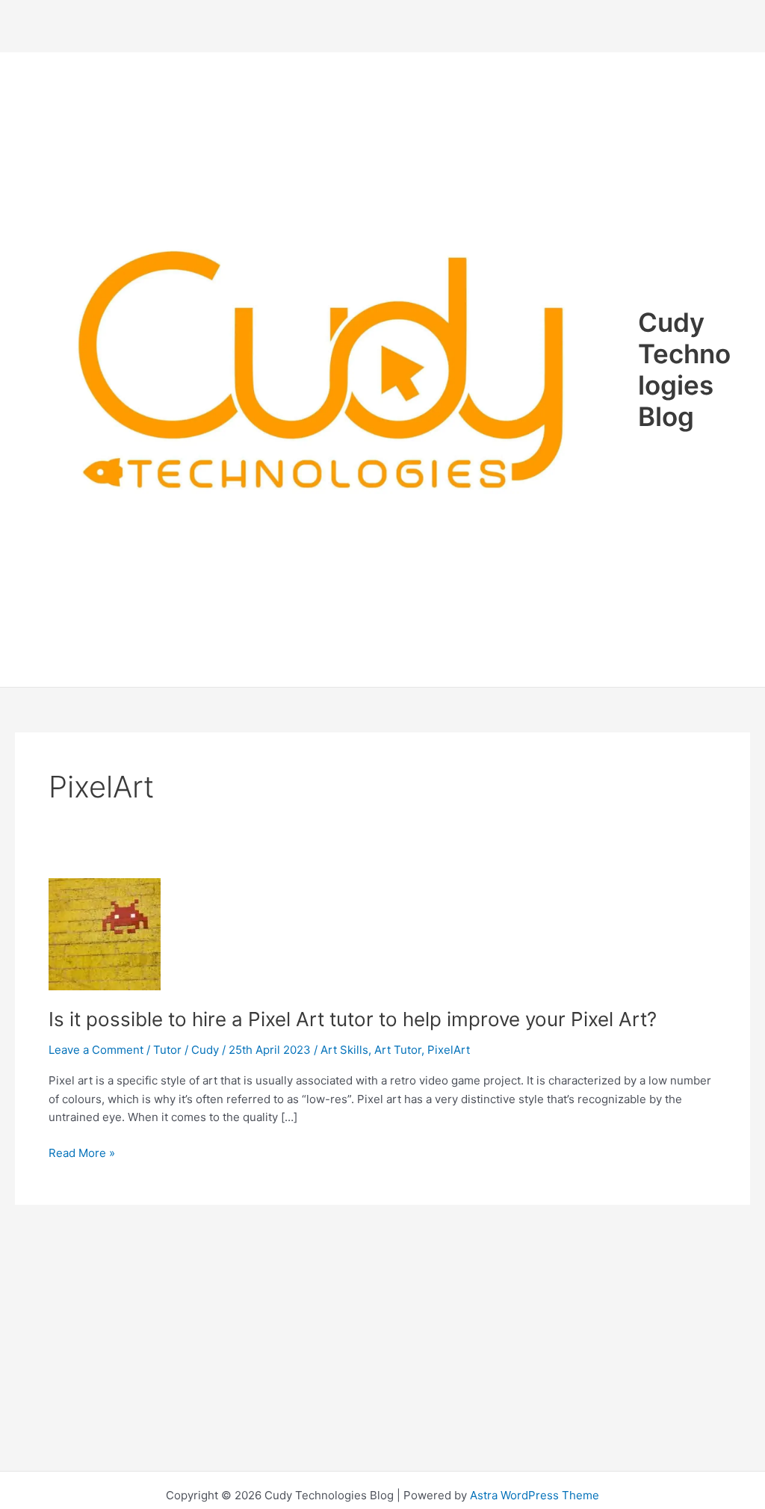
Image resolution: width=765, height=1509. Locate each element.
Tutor (167, 1050)
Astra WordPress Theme (534, 1495)
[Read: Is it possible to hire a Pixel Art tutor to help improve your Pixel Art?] (105, 933)
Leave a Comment (96, 1050)
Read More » (82, 1154)
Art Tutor (397, 1050)
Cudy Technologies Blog (684, 369)
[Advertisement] (382, 26)
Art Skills (344, 1050)
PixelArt (448, 1050)
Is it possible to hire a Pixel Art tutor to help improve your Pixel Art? (353, 1019)
